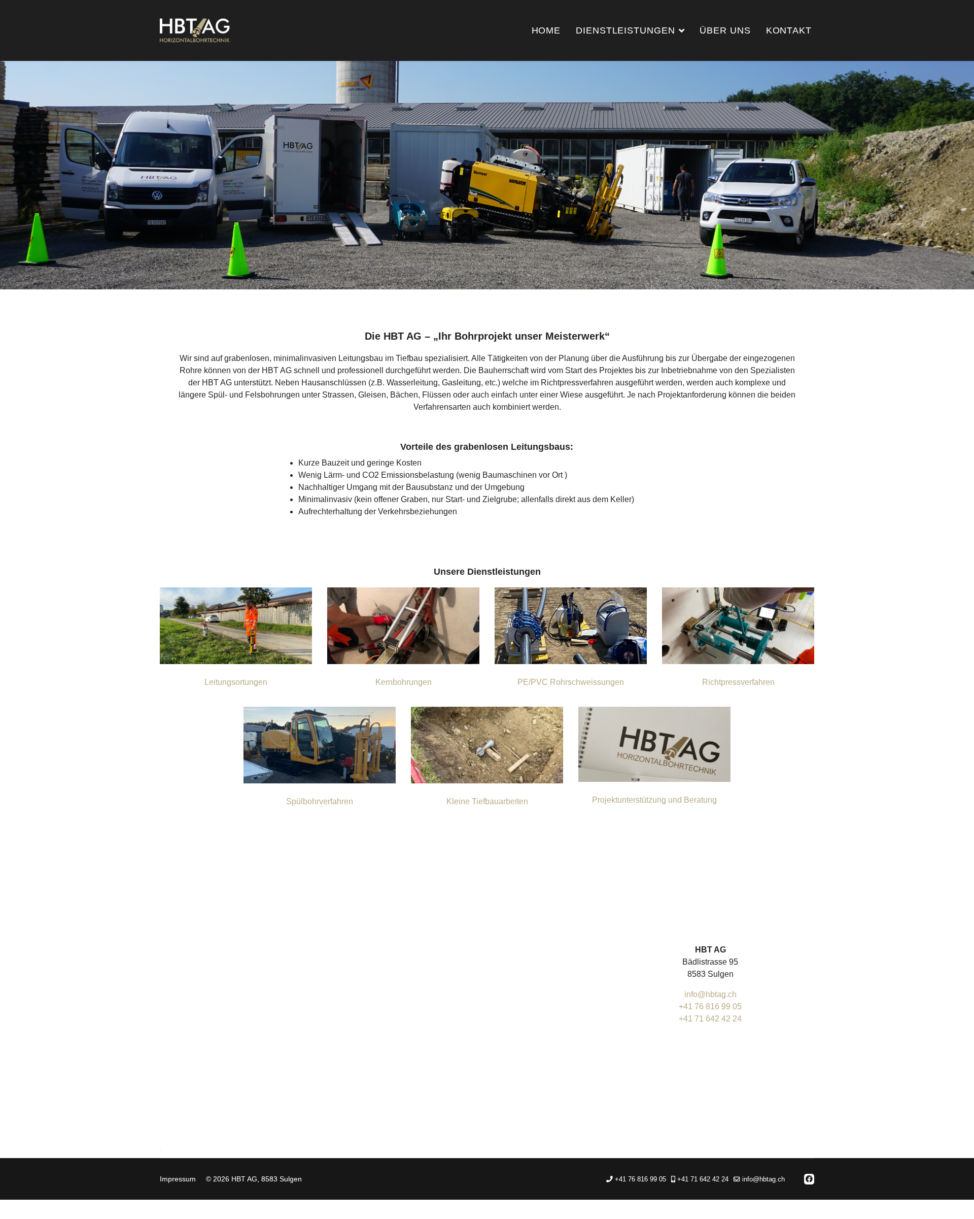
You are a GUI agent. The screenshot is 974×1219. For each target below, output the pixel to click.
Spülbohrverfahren (319, 801)
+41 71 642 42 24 (710, 1018)
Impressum (178, 1179)
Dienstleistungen (625, 30)
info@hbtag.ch (710, 994)
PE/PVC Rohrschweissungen (570, 682)
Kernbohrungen (403, 682)
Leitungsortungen (235, 682)
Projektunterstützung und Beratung (654, 800)
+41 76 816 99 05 (710, 1006)
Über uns (725, 30)
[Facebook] (809, 1179)
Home (546, 30)
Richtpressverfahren (738, 682)
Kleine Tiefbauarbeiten (487, 801)
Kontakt (789, 30)
